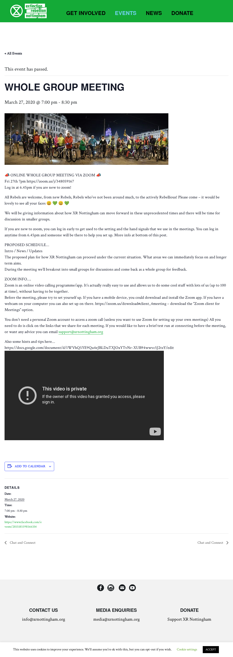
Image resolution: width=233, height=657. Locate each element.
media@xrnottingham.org (116, 619)
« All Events (13, 53)
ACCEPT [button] (210, 650)
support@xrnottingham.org (80, 331)
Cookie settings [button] (187, 649)
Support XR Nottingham (189, 619)
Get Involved (86, 13)
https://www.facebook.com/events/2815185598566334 (23, 524)
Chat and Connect (22, 542)
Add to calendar (30, 466)
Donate (182, 13)
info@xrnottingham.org (43, 619)
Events (126, 13)
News (154, 13)
